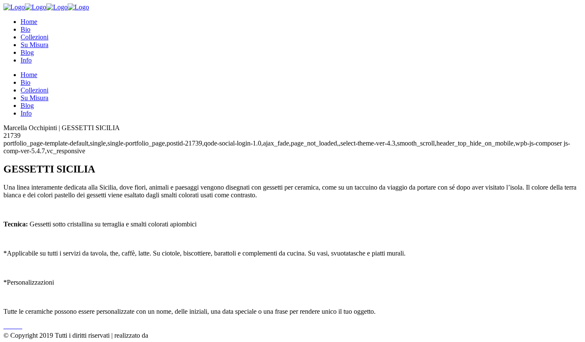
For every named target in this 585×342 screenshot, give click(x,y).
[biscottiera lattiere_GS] (20, 326)
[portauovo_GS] (13, 326)
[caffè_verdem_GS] (6, 326)
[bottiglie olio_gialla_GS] (9, 326)
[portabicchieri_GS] (8, 326)
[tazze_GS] (21, 326)
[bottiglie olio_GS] (11, 326)
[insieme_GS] (16, 326)
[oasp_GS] (18, 326)
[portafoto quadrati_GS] (14, 326)
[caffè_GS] (4, 326)
